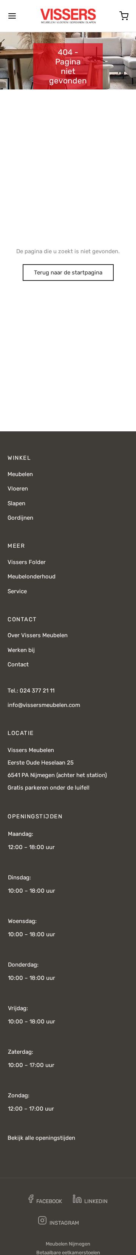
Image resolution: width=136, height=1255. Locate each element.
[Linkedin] (91, 1200)
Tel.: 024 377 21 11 (31, 690)
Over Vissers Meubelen (38, 635)
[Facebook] (45, 1200)
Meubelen (20, 474)
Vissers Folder (27, 562)
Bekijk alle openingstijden (41, 1137)
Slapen (16, 503)
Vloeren (18, 488)
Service (17, 591)
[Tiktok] (96, 1222)
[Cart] (123, 15)
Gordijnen (20, 517)
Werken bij (21, 650)
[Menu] (12, 16)
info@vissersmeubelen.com (44, 705)
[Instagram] (58, 1222)
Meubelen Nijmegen (68, 1244)
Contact (18, 664)
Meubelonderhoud (32, 576)
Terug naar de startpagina (68, 272)
